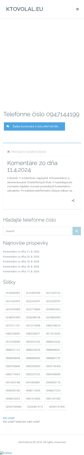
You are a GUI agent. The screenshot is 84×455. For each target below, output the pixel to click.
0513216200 (53, 333)
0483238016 (53, 325)
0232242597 (33, 301)
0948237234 (53, 390)
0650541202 (33, 341)
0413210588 (33, 325)
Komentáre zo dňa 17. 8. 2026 (21, 271)
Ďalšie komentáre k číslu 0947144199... (36, 126)
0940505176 (53, 382)
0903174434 (13, 374)
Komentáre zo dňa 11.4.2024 (32, 166)
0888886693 (33, 358)
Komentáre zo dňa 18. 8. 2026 (21, 266)
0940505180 (13, 390)
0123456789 (33, 293)
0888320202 (53, 341)
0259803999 (53, 317)
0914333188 (13, 382)
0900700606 (13, 366)
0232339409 (13, 309)
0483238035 (13, 333)
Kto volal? (9, 418)
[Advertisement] (42, 64)
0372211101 (13, 325)
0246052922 (53, 309)
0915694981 (33, 382)
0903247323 (33, 374)
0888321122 (13, 350)
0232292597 (53, 301)
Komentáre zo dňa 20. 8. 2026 (21, 256)
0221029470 (13, 301)
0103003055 (13, 293)
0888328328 (33, 350)
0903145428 (53, 366)
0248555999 (13, 317)
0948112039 (33, 390)
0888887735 (53, 358)
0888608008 (13, 358)
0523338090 (13, 341)
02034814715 (35, 406)
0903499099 (53, 374)
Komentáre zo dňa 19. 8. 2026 (21, 261)
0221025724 (53, 293)
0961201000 (53, 398)
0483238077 (33, 333)
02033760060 (13, 406)
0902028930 (33, 366)
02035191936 (57, 406)
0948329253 (13, 398)
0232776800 (33, 309)
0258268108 (33, 317)
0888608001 (53, 350)
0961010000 (33, 398)
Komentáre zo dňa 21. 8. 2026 (21, 251)
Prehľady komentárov (28, 152)
